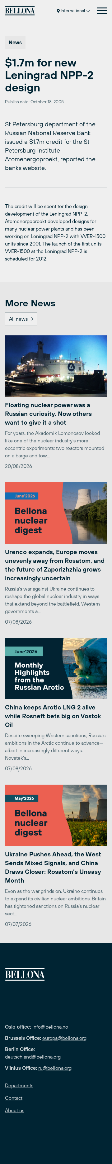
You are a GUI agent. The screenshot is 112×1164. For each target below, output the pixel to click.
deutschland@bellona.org (33, 1056)
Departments (19, 1085)
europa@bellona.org (64, 1038)
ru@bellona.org (55, 1068)
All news (18, 319)
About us (14, 1110)
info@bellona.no (50, 1027)
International (73, 10)
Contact (13, 1098)
